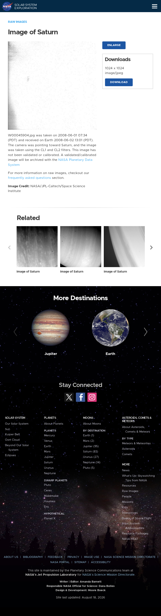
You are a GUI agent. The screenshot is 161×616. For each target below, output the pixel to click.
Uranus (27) (91, 457)
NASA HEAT (130, 539)
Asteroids (128, 448)
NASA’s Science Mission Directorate (108, 574)
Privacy (73, 557)
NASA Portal (60, 562)
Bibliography (33, 557)
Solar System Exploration (23, 6)
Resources (129, 485)
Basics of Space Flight (137, 518)
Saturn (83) (90, 451)
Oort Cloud (12, 439)
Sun (7, 429)
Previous (9, 247)
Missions (127, 502)
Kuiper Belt (12, 434)
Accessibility (101, 562)
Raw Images (17, 21)
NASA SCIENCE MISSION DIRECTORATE (130, 557)
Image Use (91, 557)
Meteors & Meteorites (136, 443)
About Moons (92, 423)
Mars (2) (88, 440)
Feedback (55, 557)
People (126, 496)
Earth (110, 354)
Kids (125, 507)
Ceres (48, 490)
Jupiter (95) (91, 446)
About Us (11, 557)
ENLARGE (114, 45)
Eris (46, 506)
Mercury (49, 435)
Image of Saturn (28, 271)
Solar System (15, 417)
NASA (5, 6)
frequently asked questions (29, 177)
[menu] (154, 6)
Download (119, 82)
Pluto (47, 485)
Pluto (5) (89, 467)
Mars (47, 451)
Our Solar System (17, 423)
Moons (88, 417)
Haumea (49, 501)
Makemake (51, 495)
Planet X (49, 518)
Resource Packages (135, 533)
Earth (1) (88, 435)
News (126, 470)
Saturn (48, 462)
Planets (50, 417)
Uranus (49, 467)
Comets (127, 454)
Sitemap (80, 562)
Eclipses (10, 455)
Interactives (130, 512)
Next (152, 247)
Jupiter (50, 354)
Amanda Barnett (90, 581)
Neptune (50, 473)
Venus (48, 440)
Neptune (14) (91, 462)
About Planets (53, 423)
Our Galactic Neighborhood (23, 16)
